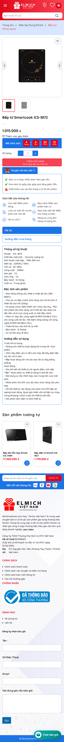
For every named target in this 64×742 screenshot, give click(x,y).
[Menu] (5, 5)
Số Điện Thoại (10, 657)
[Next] (59, 65)
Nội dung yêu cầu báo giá (17, 690)
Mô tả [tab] (8, 230)
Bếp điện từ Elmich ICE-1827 (46, 454)
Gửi (7, 720)
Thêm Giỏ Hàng (35, 161)
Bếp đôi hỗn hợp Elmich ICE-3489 (15, 454)
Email (6, 673)
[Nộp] (58, 15)
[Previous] (4, 65)
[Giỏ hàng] (58, 5)
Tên (5, 640)
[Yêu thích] (52, 5)
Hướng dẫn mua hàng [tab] (18, 239)
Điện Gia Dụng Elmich (31, 25)
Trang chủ (8, 25)
